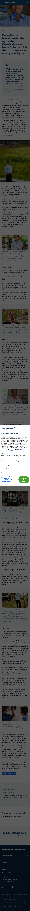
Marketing (6, 465)
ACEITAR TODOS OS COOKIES (24, 479)
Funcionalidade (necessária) (11, 461)
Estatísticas (6, 473)
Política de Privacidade (16, 451)
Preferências (6, 469)
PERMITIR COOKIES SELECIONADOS (6, 479)
